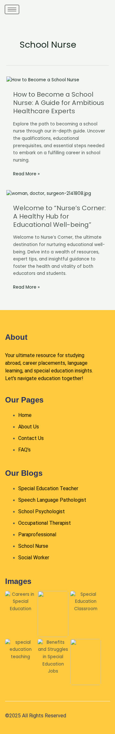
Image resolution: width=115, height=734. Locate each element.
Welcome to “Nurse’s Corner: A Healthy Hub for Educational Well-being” (59, 216)
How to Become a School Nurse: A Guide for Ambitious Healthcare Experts (58, 103)
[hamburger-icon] (12, 9)
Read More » (26, 174)
